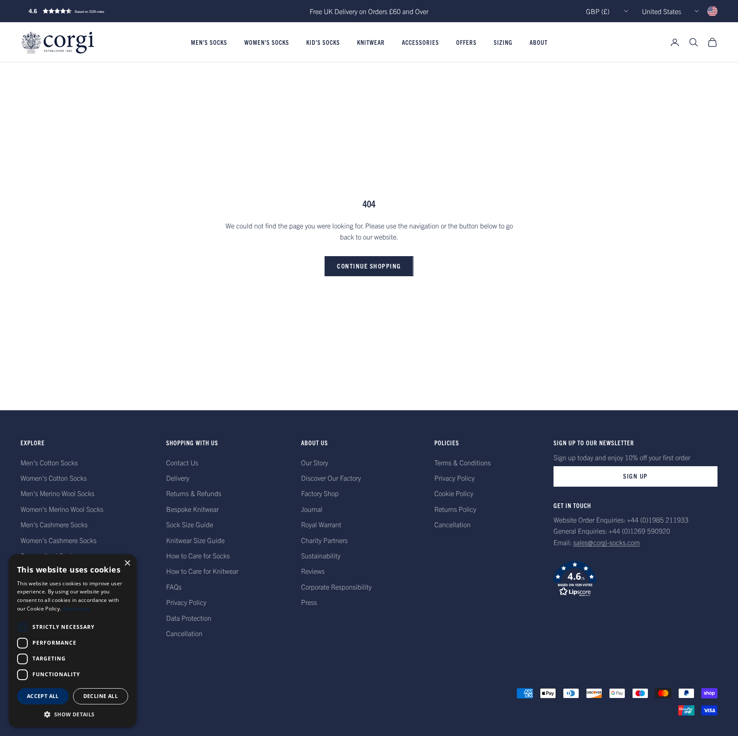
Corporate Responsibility (336, 586)
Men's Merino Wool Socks (57, 493)
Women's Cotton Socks (53, 477)
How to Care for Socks (198, 555)
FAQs (174, 586)
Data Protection (188, 617)
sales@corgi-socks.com (606, 542)
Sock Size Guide (189, 524)
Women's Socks (266, 42)
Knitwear (371, 42)
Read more (76, 608)
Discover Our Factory (331, 477)
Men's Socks (209, 42)
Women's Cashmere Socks (58, 540)
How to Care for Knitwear (202, 571)
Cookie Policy (453, 493)
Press (309, 602)
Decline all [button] (100, 696)
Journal (311, 509)
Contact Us (182, 462)
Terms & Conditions (462, 462)
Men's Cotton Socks (49, 462)
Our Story (314, 462)
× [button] (127, 563)
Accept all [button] (43, 696)
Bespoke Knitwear (192, 509)
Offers (466, 42)
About (539, 42)
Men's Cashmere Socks (54, 524)
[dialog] (73, 640)
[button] (84, 11)
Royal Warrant (321, 524)
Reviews (313, 571)
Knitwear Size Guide (195, 540)
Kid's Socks (323, 42)
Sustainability (320, 555)
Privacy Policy (186, 602)
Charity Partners (324, 540)
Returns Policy (455, 509)
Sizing (503, 42)
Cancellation (184, 633)
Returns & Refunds (193, 493)
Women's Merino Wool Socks (61, 509)
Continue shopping (369, 266)
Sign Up (635, 476)
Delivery (177, 477)
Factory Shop (320, 493)
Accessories (420, 42)
